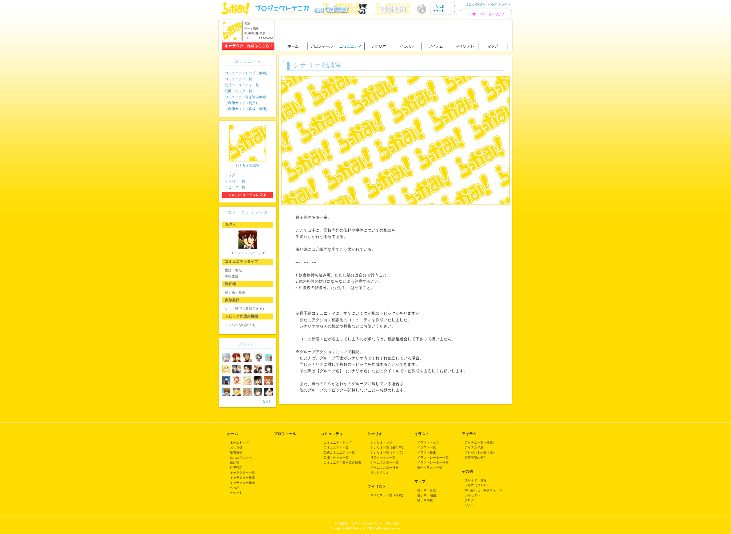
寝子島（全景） (428, 490)
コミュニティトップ (338, 442)
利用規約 (392, 523)
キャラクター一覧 (242, 472)
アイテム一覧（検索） (480, 442)
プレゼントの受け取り (480, 452)
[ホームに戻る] (235, 13)
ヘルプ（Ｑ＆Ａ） (477, 485)
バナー (469, 505)
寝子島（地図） (428, 495)
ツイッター (472, 495)
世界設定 (236, 467)
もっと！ (268, 401)
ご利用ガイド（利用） (242, 103)
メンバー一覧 (235, 181)
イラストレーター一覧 (433, 457)
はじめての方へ (476, 4)
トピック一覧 (235, 187)
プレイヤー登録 (476, 480)
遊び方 (234, 462)
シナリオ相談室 (248, 165)
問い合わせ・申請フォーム (483, 490)
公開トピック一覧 (238, 91)
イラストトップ (428, 442)
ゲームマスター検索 (384, 467)
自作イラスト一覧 (429, 467)
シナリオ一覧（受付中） (387, 447)
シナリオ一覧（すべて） (387, 452)
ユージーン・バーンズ (247, 253)
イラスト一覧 (426, 447)
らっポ (234, 487)
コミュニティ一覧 (238, 79)
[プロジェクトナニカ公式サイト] (283, 13)
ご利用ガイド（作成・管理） (247, 109)
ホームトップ (239, 442)
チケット (236, 492)
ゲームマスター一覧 (384, 462)
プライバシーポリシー (367, 523)
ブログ (469, 500)
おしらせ (236, 447)
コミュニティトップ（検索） (247, 73)
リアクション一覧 (382, 457)
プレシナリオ (379, 472)
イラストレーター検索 (433, 462)
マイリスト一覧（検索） (387, 495)
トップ (230, 175)
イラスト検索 (426, 452)
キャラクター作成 (242, 482)
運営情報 (341, 523)
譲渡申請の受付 (476, 457)
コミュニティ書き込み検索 (245, 97)
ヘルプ (492, 4)
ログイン (504, 4)
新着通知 (236, 452)
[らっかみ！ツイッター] (341, 13)
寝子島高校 (425, 500)
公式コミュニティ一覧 (242, 85)
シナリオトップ (381, 442)
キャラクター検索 (242, 477)
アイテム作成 (474, 447)
